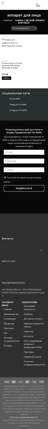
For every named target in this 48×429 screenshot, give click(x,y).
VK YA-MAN (14, 98)
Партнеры (9, 328)
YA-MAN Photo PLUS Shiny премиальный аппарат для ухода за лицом (12, 65)
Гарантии (28, 331)
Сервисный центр (32, 356)
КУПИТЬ (6, 78)
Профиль (28, 314)
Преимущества (11, 314)
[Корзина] (38, 5)
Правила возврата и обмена (34, 325)
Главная (7, 20)
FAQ (5, 333)
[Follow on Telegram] (6, 105)
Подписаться (24, 188)
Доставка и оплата (33, 318)
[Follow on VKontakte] (6, 99)
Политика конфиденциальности (34, 363)
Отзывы (7, 345)
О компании (10, 318)
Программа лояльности (29, 308)
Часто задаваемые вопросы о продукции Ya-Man (33, 344)
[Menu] (44, 5)
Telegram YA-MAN (17, 104)
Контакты (28, 336)
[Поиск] (34, 4)
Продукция (9, 323)
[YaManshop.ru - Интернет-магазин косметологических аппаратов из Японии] (11, 5)
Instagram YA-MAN (18, 110)
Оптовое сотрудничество (11, 339)
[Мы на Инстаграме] (6, 110)
